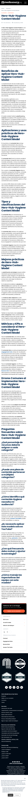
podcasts (15, 538)
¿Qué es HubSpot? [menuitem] (6, 749)
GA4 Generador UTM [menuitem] (6, 737)
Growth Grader (14, 622)
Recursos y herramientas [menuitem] (8, 725)
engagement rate (6, 352)
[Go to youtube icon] (17, 687)
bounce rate (5, 371)
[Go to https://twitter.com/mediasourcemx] (14, 687)
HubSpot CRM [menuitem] (4, 751)
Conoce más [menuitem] (4, 745)
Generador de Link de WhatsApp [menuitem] (9, 735)
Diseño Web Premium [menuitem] (6, 714)
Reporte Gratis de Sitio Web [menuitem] (8, 729)
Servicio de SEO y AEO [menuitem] (6, 712)
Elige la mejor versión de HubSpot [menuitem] (9, 721)
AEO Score (14, 619)
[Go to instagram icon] (21, 687)
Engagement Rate (8, 641)
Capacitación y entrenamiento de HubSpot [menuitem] (12, 710)
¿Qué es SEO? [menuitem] (4, 758)
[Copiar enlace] (10, 632)
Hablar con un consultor (14, 611)
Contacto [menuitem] (3, 700)
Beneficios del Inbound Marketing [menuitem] (9, 747)
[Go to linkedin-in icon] (10, 687)
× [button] (25, 778)
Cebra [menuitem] (3, 702)
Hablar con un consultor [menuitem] (7, 698)
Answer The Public (15, 518)
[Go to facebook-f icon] (6, 687)
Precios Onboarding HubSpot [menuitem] (8, 718)
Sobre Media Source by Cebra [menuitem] (9, 694)
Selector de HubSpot (14, 625)
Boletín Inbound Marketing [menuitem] (8, 727)
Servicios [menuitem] (3, 706)
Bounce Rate (6, 644)
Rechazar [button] (17, 795)
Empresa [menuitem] (3, 696)
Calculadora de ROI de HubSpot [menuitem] (9, 731)
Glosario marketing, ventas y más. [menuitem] (9, 739)
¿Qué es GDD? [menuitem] (5, 755)
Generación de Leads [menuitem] (6, 708)
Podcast (5, 638)
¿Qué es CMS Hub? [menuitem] (6, 753)
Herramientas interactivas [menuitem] (8, 716)
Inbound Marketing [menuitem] (6, 741)
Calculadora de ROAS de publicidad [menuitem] (10, 733)
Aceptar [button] (10, 795)
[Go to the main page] (10, 2)
